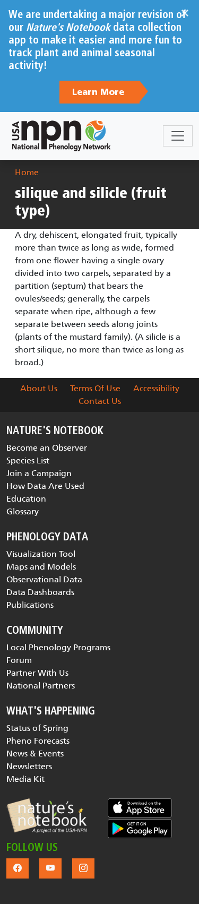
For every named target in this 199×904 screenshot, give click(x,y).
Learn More (99, 92)
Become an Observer (46, 448)
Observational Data (44, 579)
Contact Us (100, 401)
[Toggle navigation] (178, 136)
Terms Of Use (95, 388)
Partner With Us (37, 673)
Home (27, 172)
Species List (27, 460)
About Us (38, 388)
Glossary (22, 511)
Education (26, 499)
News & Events (35, 753)
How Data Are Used (45, 486)
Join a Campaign (39, 473)
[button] (46, 815)
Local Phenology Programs (58, 647)
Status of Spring (37, 728)
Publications (30, 605)
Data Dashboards (40, 592)
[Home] (61, 136)
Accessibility (156, 388)
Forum (19, 660)
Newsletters (29, 766)
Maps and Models (41, 567)
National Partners (40, 686)
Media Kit (25, 779)
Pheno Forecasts (38, 741)
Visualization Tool (40, 554)
